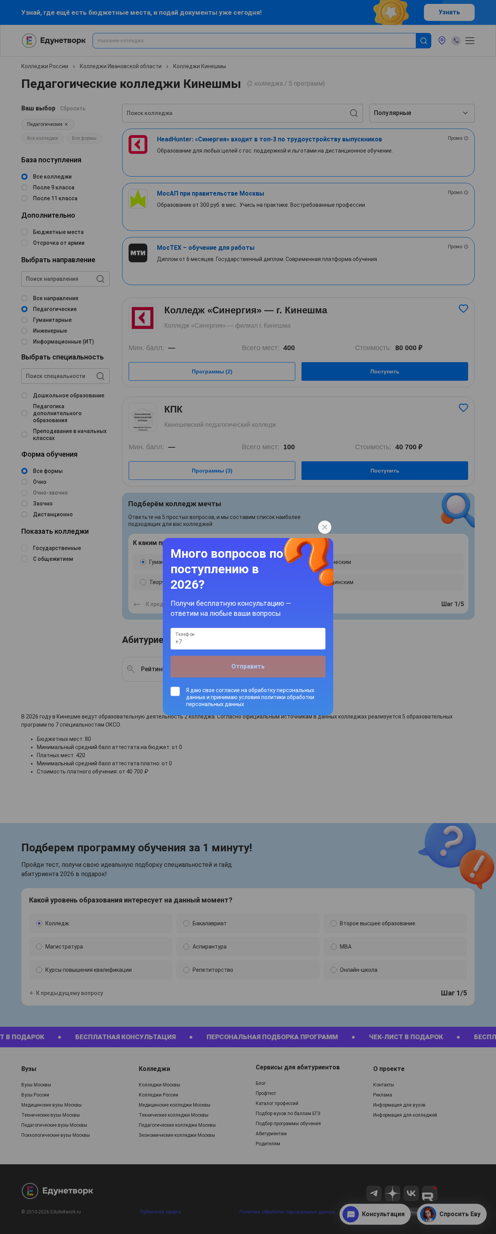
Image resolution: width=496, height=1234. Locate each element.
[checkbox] (248, 697)
